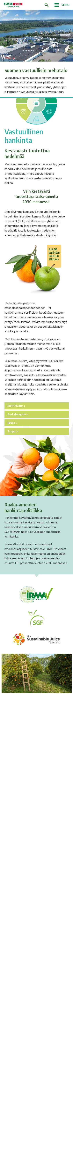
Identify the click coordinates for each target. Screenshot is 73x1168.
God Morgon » (17, 414)
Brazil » (12, 423)
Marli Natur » (16, 405)
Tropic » (12, 431)
